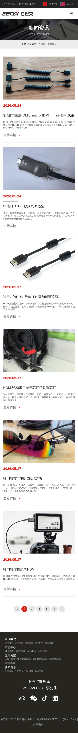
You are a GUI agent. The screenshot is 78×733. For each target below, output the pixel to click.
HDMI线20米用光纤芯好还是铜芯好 (29, 388)
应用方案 (10, 655)
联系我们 (49, 643)
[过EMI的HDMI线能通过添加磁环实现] (39, 259)
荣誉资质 (29, 643)
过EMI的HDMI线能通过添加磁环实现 (31, 297)
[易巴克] (18, 13)
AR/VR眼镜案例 (24, 659)
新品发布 (39, 671)
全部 (23, 44)
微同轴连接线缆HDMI (19, 569)
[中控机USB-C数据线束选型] (39, 168)
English (70, 4)
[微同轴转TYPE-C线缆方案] (39, 441)
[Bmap (66, 719)
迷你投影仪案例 (40, 659)
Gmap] (74, 719)
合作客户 (39, 643)
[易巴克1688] (23, 698)
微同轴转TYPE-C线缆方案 (23, 478)
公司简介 (9, 643)
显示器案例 (10, 663)
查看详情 (9, 135)
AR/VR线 (31, 651)
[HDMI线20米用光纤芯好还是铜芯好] (39, 350)
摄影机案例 (10, 659)
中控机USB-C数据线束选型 (23, 206)
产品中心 (10, 647)
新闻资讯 (10, 667)
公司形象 (19, 643)
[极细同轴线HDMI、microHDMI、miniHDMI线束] (39, 78)
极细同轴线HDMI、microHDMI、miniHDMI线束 (38, 115)
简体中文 (53, 4)
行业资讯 (42, 44)
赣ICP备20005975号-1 (49, 719)
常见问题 (52, 44)
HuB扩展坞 (42, 651)
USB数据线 (20, 651)
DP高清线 (9, 651)
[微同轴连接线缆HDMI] (39, 532)
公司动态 (31, 44)
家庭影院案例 (55, 659)
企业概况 (10, 639)
